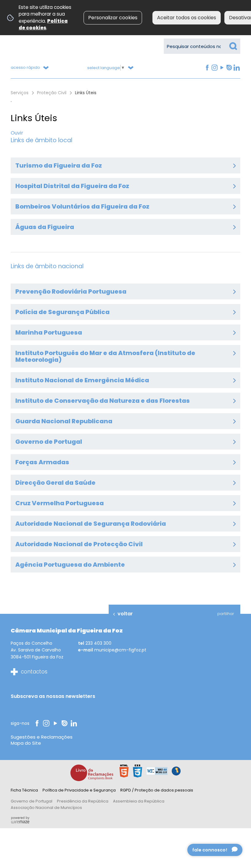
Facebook (207, 68)
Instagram (214, 68)
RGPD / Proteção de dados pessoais (156, 790)
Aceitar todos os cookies (186, 17)
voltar (125, 613)
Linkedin (236, 68)
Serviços (19, 93)
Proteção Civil (51, 93)
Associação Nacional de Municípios (46, 807)
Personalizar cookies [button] (112, 17)
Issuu (229, 68)
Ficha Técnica (24, 790)
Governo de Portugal (31, 801)
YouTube (221, 68)
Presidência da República (82, 801)
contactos (34, 671)
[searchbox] (202, 46)
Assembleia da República (138, 801)
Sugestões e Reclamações (42, 737)
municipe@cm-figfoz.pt (120, 650)
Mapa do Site (26, 743)
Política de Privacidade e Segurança (79, 790)
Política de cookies (43, 24)
